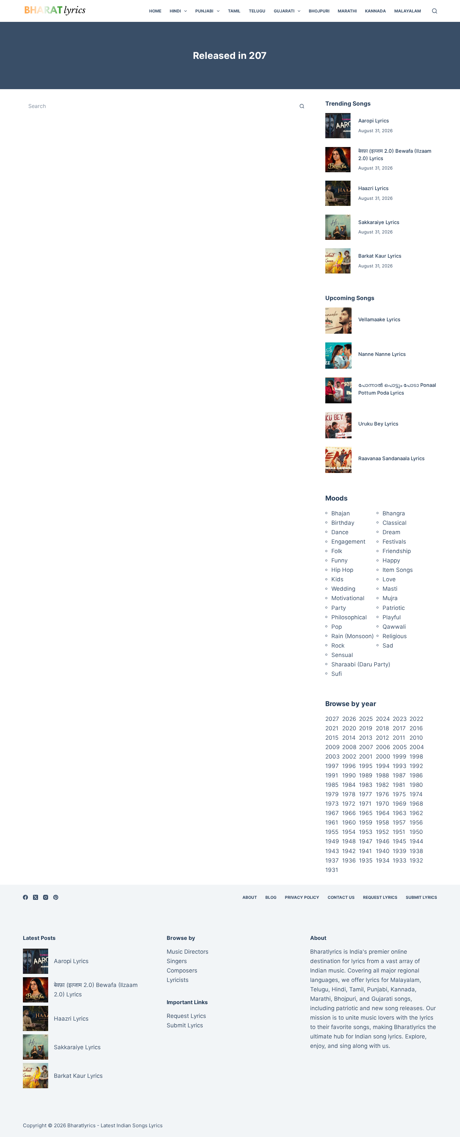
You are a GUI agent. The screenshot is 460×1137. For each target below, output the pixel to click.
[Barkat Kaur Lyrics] (338, 260)
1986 (416, 775)
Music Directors (187, 951)
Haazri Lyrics (373, 188)
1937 (332, 860)
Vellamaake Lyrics (379, 320)
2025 (366, 719)
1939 (399, 851)
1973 (332, 803)
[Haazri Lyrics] (338, 193)
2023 (400, 719)
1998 (416, 756)
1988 (382, 775)
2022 (416, 719)
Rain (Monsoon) (352, 636)
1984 (349, 784)
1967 (332, 813)
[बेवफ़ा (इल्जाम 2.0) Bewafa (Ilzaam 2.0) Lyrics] (338, 159)
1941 (365, 851)
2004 (416, 747)
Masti (390, 588)
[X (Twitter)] (35, 897)
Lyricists (178, 980)
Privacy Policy (302, 897)
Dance (340, 532)
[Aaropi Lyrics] (338, 125)
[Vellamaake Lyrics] (338, 320)
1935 (365, 860)
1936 (349, 860)
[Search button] (302, 106)
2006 (383, 747)
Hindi (175, 10)
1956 (416, 822)
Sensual (342, 655)
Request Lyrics (380, 897)
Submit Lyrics (421, 897)
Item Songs (398, 569)
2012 (382, 737)
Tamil (234, 10)
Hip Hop (342, 569)
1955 (331, 832)
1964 (383, 813)
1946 (383, 841)
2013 (365, 737)
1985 (331, 784)
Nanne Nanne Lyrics (382, 354)
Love (389, 579)
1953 (365, 832)
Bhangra (394, 513)
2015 (331, 737)
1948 (349, 841)
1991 (331, 775)
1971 (365, 803)
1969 (399, 803)
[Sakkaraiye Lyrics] (338, 227)
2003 (332, 756)
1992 (416, 766)
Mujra (390, 598)
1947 (365, 841)
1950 (416, 832)
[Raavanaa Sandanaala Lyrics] (338, 460)
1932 (416, 860)
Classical (394, 522)
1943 (332, 851)
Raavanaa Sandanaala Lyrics (391, 458)
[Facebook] (25, 897)
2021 (331, 728)
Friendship (397, 551)
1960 (349, 822)
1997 (332, 766)
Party (338, 607)
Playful (392, 617)
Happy (391, 560)
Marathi (347, 10)
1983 (365, 784)
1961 (331, 822)
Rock (337, 645)
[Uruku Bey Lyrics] (338, 425)
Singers (177, 961)
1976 (382, 794)
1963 (399, 813)
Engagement (348, 541)
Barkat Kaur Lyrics (379, 256)
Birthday (342, 522)
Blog (270, 897)
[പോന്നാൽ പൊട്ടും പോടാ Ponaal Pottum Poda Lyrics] (338, 390)
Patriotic (394, 607)
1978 (348, 794)
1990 (349, 775)
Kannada (375, 10)
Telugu (257, 10)
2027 (332, 719)
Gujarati (284, 10)
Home (155, 10)
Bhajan (340, 513)
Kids (337, 579)
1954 (349, 832)
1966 (349, 813)
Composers (182, 970)
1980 (416, 784)
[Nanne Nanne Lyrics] (338, 355)
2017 (399, 728)
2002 (349, 756)
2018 (382, 728)
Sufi (336, 673)
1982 (382, 784)
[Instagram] (45, 897)
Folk (336, 551)
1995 (365, 766)
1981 (399, 784)
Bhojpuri (319, 10)
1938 (416, 851)
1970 (382, 803)
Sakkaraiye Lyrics (378, 222)
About (249, 897)
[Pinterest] (55, 897)
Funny (339, 560)
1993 (399, 766)
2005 (400, 747)
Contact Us (341, 897)
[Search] (434, 10)
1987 (399, 775)
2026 (349, 719)
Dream (391, 532)
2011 (399, 737)
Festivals (394, 541)
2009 (332, 747)
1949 (332, 841)
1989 (365, 775)
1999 (399, 756)
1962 (416, 813)
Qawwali (394, 626)
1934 (383, 860)
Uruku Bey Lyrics (378, 424)
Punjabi (204, 10)
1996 (349, 766)
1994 (383, 766)
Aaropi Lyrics (373, 121)
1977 (365, 794)
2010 (416, 737)
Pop (336, 626)
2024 (383, 719)
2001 (365, 756)
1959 (365, 822)
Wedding (343, 588)
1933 (399, 860)
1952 (382, 832)
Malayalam (407, 10)
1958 (382, 822)
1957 (399, 822)
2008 (349, 747)
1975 (399, 794)
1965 (365, 813)
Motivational (347, 598)
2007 (366, 747)
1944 (416, 841)
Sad (388, 645)
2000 (383, 756)
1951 (399, 832)
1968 (416, 803)
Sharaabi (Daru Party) (360, 664)
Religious (395, 636)
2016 (416, 728)
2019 (365, 728)
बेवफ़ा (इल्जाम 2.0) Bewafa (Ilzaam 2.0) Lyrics (96, 990)
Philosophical (349, 617)
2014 (349, 737)
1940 (383, 851)
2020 (349, 728)
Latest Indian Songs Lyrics (132, 1125)
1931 (331, 870)
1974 (416, 794)
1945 (399, 841)
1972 (348, 803)
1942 (349, 851)
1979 (332, 794)
